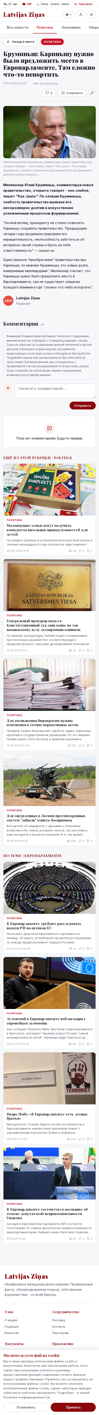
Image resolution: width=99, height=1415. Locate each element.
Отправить (82, 405)
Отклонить (26, 1407)
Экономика (71, 27)
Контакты (58, 1326)
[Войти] (80, 14)
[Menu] (91, 14)
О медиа (11, 1320)
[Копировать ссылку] (92, 93)
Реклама (58, 1320)
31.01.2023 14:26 (14, 83)
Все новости (17, 27)
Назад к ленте (23, 41)
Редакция (12, 1326)
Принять (73, 1407)
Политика (45, 27)
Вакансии (12, 1333)
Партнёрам (60, 1333)
